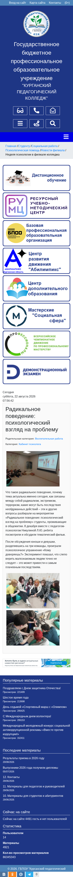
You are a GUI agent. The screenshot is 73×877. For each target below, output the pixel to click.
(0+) (67, 2)
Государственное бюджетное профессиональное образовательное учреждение (36, 61)
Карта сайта (37, 2)
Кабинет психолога (30, 444)
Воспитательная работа (49, 438)
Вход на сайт (17, 2)
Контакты (55, 2)
